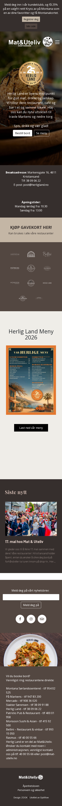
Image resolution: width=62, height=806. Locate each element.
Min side (31, 26)
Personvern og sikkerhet (31, 790)
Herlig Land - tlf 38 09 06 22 (23, 709)
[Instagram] (31, 619)
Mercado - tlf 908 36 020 (21, 701)
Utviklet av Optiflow (39, 797)
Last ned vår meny (31, 428)
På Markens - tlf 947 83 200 (23, 696)
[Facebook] (20, 619)
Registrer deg (31, 19)
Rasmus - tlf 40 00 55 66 (21, 738)
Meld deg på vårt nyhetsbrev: (31, 590)
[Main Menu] (57, 42)
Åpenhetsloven (31, 786)
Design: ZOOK (20, 797)
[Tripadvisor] (42, 619)
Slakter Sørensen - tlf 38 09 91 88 (27, 705)
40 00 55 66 (26, 754)
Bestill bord (22, 133)
